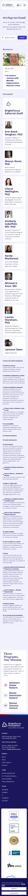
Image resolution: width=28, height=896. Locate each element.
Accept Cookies (14, 893)
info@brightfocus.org (13, 749)
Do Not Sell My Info (8, 773)
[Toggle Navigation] (24, 5)
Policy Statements (8, 781)
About (4, 757)
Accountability (7, 779)
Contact (4, 765)
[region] (14, 887)
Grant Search (6, 762)
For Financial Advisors (9, 776)
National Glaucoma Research (13, 705)
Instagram (5, 798)
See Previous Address (9, 742)
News (4, 759)
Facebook (5, 789)
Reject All (14, 888)
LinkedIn (5, 792)
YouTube (5, 800)
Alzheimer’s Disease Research (14, 685)
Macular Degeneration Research (15, 695)
